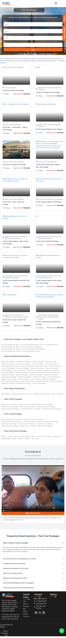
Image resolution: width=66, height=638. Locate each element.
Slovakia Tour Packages (50, 374)
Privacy (5, 631)
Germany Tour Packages (8, 368)
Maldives (4, 436)
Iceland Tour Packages (52, 368)
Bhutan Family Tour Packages (28, 406)
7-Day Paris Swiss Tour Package (13, 90)
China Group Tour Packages (27, 423)
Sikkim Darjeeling (6, 394)
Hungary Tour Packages (37, 368)
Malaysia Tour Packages (8, 383)
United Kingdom (16, 238)
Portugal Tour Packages (7, 374)
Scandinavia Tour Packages (27, 381)
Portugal (14, 317)
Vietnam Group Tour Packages (9, 426)
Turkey (10, 436)
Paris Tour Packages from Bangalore (31, 346)
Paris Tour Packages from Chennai (10, 351)
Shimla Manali (37, 394)
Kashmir (29, 394)
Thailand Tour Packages (39, 377)
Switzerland (12, 87)
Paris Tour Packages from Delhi (9, 344)
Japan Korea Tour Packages (35, 370)
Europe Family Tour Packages (27, 404)
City (5, 42)
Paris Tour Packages (54, 366)
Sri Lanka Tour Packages (39, 383)
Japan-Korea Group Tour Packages (33, 419)
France (7, 87)
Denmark (20, 438)
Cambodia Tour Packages (23, 364)
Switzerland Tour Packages (8, 379)
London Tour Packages (7, 372)
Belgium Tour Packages (7, 364)
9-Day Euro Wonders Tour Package (48, 92)
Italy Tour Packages (6, 370)
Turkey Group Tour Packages (44, 423)
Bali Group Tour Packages (45, 426)
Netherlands (57, 87)
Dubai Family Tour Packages (9, 404)
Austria (7, 124)
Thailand (27, 438)
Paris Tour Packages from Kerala (31, 351)
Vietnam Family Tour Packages (46, 406)
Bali (33, 438)
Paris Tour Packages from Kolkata (10, 346)
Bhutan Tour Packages (56, 381)
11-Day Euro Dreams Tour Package (14, 164)
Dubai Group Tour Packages (9, 423)
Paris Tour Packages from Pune (49, 344)
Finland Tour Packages (41, 366)
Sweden (16, 436)
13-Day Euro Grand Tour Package (47, 241)
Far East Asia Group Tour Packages (32, 421)
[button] (55, 3)
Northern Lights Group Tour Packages (11, 419)
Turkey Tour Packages (54, 377)
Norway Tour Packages (53, 372)
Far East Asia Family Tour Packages (31, 408)
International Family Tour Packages (52, 408)
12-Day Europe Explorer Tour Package (49, 202)
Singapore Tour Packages (23, 383)
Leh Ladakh (60, 394)
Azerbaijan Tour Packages (23, 361)
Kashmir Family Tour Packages (9, 406)
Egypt (14, 438)
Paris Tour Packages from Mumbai (29, 344)
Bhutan (27, 436)
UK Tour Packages (36, 379)
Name (5, 21)
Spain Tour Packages (22, 374)
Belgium (40, 87)
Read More (3, 62)
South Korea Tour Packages (9, 377)
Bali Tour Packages (51, 361)
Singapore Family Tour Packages (10, 408)
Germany (50, 87)
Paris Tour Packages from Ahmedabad (33, 349)
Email (5, 35)
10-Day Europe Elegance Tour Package (49, 129)
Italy (15, 162)
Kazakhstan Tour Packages (51, 370)
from (14, 94)
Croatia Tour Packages (51, 364)
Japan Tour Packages (20, 370)
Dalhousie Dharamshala (19, 394)
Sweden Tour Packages (24, 377)
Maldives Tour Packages (22, 372)
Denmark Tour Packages (26, 366)
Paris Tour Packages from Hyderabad (11, 349)
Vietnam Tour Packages (49, 379)
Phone (5, 28)
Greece (33, 436)
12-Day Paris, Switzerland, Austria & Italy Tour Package (48, 165)
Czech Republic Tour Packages (9, 366)
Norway (22, 436)
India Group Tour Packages (50, 421)
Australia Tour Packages (8, 361)
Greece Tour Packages (23, 368)
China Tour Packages (37, 364)
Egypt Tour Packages (42, 381)
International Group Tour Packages (10, 421)
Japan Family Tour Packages (44, 404)
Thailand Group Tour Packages (28, 426)
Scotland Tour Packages (35, 374)
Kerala (53, 394)
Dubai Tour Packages (23, 379)
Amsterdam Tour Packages (38, 372)
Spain (19, 317)
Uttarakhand (46, 394)
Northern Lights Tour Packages (9, 381)
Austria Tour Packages (38, 361)
